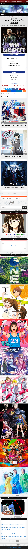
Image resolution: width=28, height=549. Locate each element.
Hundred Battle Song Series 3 (16, 524)
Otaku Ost (14, 246)
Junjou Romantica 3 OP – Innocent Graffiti (14, 125)
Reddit (4, 91)
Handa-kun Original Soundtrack (14, 156)
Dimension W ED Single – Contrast (14, 187)
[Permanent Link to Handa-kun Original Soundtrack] (14, 142)
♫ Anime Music (14, 18)
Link (16, 83)
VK (9, 91)
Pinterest (23, 88)
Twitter (9, 88)
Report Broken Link (11, 522)
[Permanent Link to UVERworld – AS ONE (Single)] (14, 270)
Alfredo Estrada (4, 524)
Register (5, 234)
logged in (9, 198)
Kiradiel (3, 522)
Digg (14, 91)
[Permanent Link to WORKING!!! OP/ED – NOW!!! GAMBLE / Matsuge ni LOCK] (14, 302)
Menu (4, 4)
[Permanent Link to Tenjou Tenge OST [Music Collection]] (14, 421)
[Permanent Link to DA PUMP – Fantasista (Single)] (14, 453)
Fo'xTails (8, 94)
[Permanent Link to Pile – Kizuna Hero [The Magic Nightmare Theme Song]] (14, 333)
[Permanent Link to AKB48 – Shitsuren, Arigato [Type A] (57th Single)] (14, 480)
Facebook (16, 88)
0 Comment (23, 123)
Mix (25, 91)
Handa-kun (13, 94)
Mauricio (3, 527)
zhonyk (4, 25)
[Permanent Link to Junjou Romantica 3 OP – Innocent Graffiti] (14, 111)
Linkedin (19, 91)
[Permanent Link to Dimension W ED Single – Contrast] (14, 173)
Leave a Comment (18, 25)
